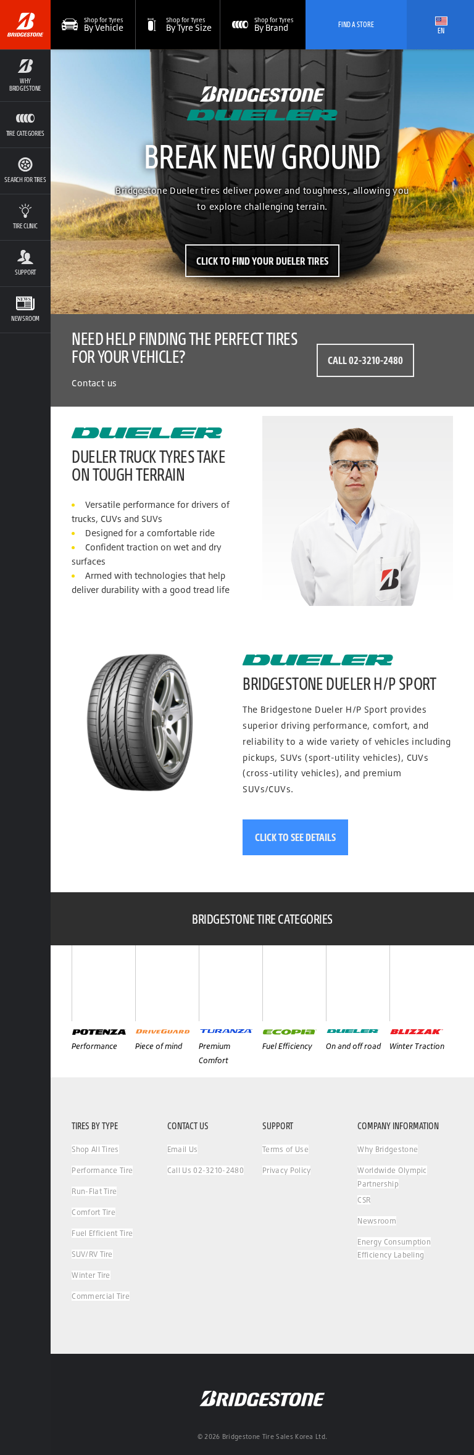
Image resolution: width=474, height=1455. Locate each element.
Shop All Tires (95, 1149)
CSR (363, 1199)
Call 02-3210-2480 (365, 360)
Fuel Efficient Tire (102, 1233)
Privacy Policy (286, 1170)
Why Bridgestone (387, 1149)
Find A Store (356, 24)
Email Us (182, 1149)
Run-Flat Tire (94, 1191)
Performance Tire (102, 1170)
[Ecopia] (294, 983)
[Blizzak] (421, 983)
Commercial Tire (101, 1296)
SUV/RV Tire (92, 1254)
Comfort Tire (93, 1212)
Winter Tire (91, 1275)
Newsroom (376, 1220)
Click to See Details (295, 837)
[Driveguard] (167, 983)
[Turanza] (230, 983)
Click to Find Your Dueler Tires (262, 260)
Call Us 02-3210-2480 (205, 1170)
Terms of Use (285, 1149)
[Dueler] (357, 983)
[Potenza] (103, 983)
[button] (25, 75)
